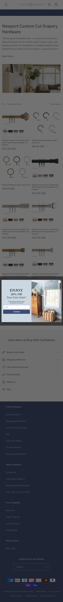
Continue (16, 312)
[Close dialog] (59, 281)
